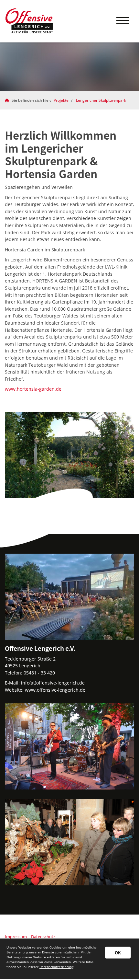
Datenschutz (43, 936)
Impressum (16, 936)
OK (118, 953)
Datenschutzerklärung (56, 966)
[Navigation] (123, 21)
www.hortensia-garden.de (33, 389)
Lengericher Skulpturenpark (101, 100)
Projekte (61, 100)
